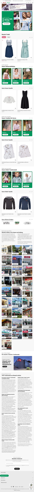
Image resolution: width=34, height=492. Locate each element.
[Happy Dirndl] (27, 223)
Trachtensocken (11, 432)
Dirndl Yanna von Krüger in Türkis (22, 59)
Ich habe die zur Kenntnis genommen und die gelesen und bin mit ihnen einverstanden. (17, 465)
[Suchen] (26, 2)
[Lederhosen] (6, 125)
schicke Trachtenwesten (7, 431)
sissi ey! (3, 448)
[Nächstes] (32, 66)
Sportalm (25, 235)
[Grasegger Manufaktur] (17, 223)
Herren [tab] (9, 37)
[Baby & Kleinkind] (27, 177)
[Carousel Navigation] (31, 37)
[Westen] (27, 125)
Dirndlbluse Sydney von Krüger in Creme (8, 110)
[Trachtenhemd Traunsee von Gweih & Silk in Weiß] (9, 151)
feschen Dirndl (24, 394)
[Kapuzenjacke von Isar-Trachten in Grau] (9, 203)
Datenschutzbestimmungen (12, 465)
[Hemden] (17, 125)
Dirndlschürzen (27, 399)
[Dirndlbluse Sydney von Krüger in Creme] (9, 99)
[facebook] (13, 486)
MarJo (9, 408)
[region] (17, 100)
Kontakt (22, 486)
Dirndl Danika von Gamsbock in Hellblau (8, 59)
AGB (22, 465)
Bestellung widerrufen (4, 475)
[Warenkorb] (32, 2)
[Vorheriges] (30, 66)
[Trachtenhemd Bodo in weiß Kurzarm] (25, 151)
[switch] (31, 488)
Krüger (28, 235)
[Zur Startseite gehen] (6, 2)
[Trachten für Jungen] (17, 177)
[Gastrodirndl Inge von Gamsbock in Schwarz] (25, 99)
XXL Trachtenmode (26, 414)
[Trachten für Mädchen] (6, 177)
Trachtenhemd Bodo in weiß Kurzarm (22, 162)
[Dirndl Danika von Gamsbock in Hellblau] (9, 49)
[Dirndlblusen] (17, 74)
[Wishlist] (28, 2)
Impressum (16, 486)
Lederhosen (7, 418)
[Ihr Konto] (30, 2)
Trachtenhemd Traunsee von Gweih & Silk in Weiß (9, 162)
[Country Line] (6, 223)
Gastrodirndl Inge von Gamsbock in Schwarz (23, 110)
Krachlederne (23, 384)
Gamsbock (27, 237)
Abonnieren (17, 468)
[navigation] (31, 66)
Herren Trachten (6, 416)
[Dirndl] (6, 74)
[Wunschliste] (15, 58)
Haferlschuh (10, 433)
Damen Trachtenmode (9, 401)
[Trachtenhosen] (27, 74)
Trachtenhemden (6, 430)
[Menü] (1, 2)
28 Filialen (5, 238)
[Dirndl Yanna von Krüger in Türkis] (25, 49)
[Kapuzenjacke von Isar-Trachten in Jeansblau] (25, 203)
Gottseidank (6, 447)
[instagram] (11, 486)
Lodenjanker (12, 435)
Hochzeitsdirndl (7, 410)
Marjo (20, 235)
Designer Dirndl (9, 446)
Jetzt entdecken (5, 134)
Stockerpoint (13, 408)
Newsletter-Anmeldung (8, 0)
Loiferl (8, 432)
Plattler (13, 419)
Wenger (22, 235)
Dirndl (7, 396)
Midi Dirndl (10, 406)
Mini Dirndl (7, 406)
